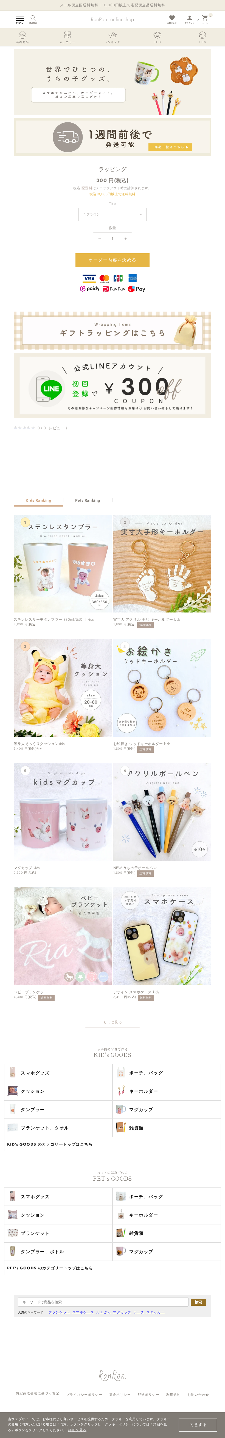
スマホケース (83, 1312)
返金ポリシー (120, 1394)
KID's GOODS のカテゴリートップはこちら (50, 1144)
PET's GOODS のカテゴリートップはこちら (50, 1268)
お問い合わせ (198, 1394)
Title (112, 203)
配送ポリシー (148, 1394)
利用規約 (173, 1394)
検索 (198, 1302)
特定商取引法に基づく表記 (37, 1393)
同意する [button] (198, 1425)
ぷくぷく (103, 1312)
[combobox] (103, 1302)
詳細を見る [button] (77, 1430)
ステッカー (156, 1312)
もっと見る (112, 1022)
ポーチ (138, 1312)
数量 (112, 228)
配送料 (86, 188)
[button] (20, 19)
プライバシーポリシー (84, 1394)
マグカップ (122, 1312)
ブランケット (59, 1312)
